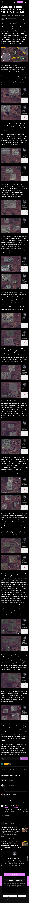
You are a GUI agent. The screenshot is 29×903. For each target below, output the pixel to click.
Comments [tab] (4, 780)
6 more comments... (6, 815)
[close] (24, 851)
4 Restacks (18, 764)
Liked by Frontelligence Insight (12, 796)
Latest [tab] (6, 823)
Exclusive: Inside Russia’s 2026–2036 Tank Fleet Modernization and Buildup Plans (9, 844)
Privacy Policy (17, 886)
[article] (14, 833)
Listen (25, 19)
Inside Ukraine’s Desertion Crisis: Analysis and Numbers (10, 828)
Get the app (22, 896)
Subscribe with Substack (15, 880)
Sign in (26, 2)
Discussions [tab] (12, 823)
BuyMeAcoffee (5, 748)
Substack (7, 900)
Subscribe (20, 2)
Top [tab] (3, 823)
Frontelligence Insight (10, 18)
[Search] (26, 823)
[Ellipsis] (27, 794)
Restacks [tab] (11, 780)
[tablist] (7, 780)
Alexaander (7, 794)
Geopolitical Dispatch (9, 805)
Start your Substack (11, 896)
